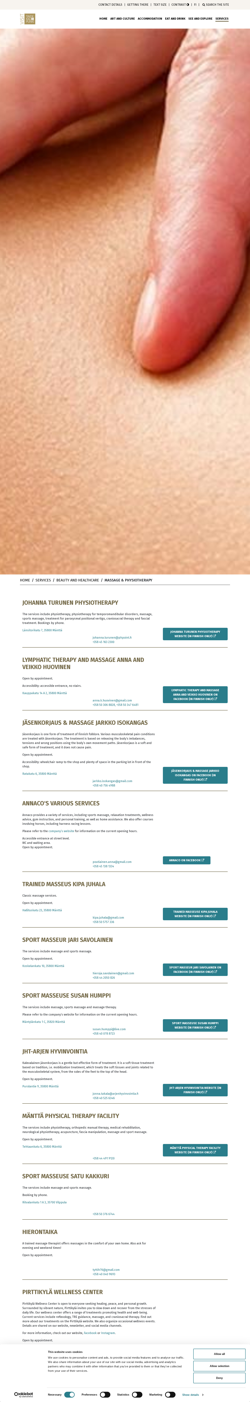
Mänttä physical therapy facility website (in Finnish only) (195, 1150)
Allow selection (219, 1366)
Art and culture (122, 18)
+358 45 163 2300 (103, 642)
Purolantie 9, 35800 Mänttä (40, 1086)
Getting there (137, 4)
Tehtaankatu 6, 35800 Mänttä (42, 1146)
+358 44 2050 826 (104, 977)
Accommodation (150, 18)
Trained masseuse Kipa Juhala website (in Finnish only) (195, 914)
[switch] (105, 1395)
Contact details (110, 4)
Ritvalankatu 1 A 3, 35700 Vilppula (44, 1202)
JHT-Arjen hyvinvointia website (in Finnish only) (195, 1090)
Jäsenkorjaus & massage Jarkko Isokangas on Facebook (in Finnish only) (195, 775)
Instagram (108, 1333)
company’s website (61, 831)
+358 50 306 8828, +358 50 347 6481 (115, 705)
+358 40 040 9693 (104, 1274)
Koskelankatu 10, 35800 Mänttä (43, 966)
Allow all (219, 1353)
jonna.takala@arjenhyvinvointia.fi (115, 1093)
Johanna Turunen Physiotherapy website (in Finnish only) (195, 634)
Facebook (90, 1333)
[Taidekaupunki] (28, 19)
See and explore (200, 18)
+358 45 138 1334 (103, 866)
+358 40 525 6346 (104, 1098)
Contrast (178, 4)
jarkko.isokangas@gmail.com (112, 781)
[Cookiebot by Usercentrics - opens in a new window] (24, 1395)
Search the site (217, 4)
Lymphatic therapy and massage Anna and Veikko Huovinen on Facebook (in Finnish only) (195, 694)
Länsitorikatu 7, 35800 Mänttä (42, 630)
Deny (219, 1377)
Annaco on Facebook (185, 860)
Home (103, 18)
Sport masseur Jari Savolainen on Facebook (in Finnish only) (195, 970)
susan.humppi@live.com (109, 1029)
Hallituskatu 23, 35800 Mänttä (42, 910)
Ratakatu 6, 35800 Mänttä (39, 773)
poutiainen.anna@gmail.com (112, 862)
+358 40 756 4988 (104, 785)
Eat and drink (175, 18)
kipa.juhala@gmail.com (108, 917)
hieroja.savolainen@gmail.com (113, 973)
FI (195, 4)
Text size (160, 4)
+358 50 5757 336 (103, 922)
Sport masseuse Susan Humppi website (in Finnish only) (195, 1025)
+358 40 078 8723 (104, 1033)
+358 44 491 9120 (104, 1158)
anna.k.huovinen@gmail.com (112, 700)
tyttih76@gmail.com (106, 1270)
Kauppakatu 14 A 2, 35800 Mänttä (44, 693)
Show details (190, 1394)
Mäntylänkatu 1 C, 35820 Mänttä (43, 1022)
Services (222, 18)
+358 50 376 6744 (104, 1214)
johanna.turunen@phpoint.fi (112, 637)
